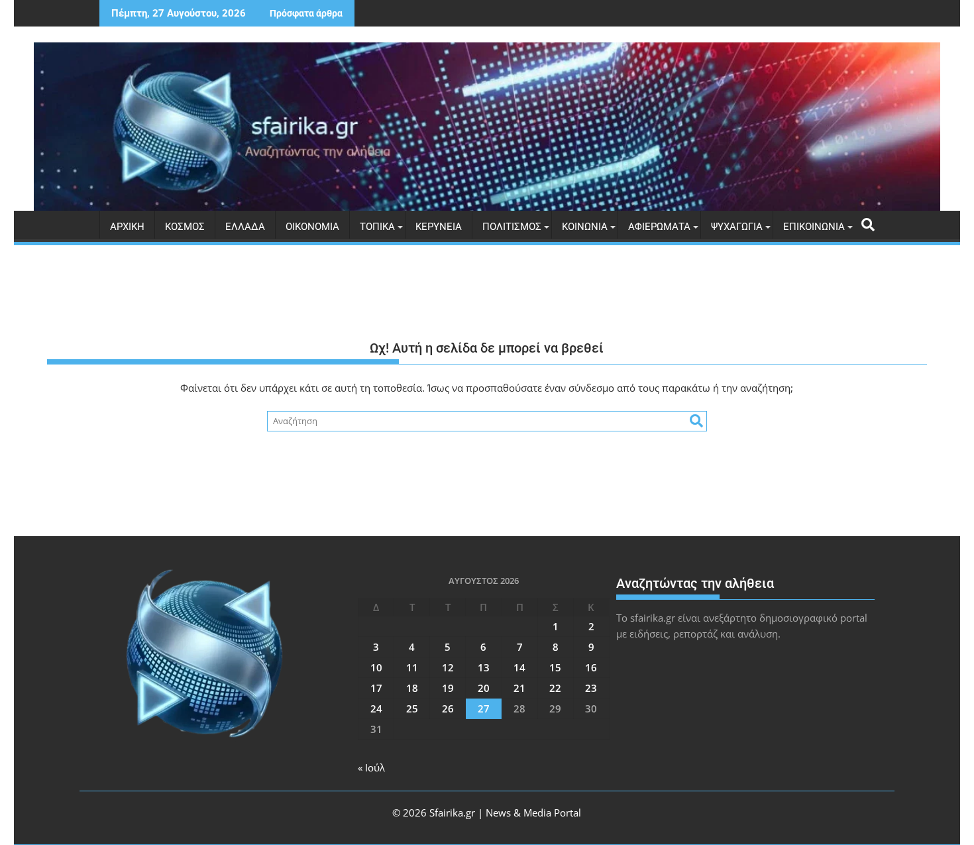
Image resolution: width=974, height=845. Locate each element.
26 (448, 708)
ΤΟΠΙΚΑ (377, 227)
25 (412, 708)
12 (448, 667)
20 (484, 688)
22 (555, 688)
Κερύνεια (438, 227)
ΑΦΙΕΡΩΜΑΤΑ (659, 227)
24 (376, 708)
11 (412, 667)
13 (484, 667)
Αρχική (127, 227)
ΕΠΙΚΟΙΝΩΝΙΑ (814, 227)
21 (519, 688)
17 (376, 688)
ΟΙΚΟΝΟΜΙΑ (312, 227)
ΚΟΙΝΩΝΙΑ (585, 227)
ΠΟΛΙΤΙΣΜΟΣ (511, 227)
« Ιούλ (371, 767)
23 (591, 688)
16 (591, 667)
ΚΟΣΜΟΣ (185, 227)
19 (448, 688)
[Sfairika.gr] (487, 126)
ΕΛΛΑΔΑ (245, 227)
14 (519, 667)
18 (412, 688)
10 (376, 667)
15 (555, 667)
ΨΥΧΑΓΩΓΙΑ (737, 227)
